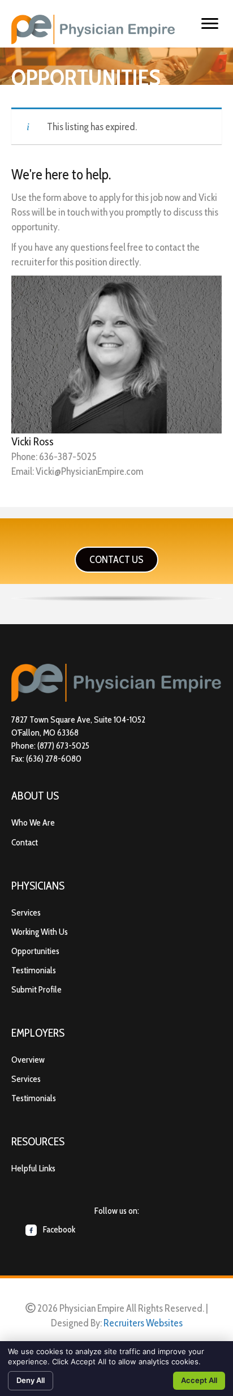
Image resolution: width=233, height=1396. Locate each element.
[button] (116, 560)
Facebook (58, 1229)
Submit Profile (36, 989)
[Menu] (210, 23)
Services (26, 912)
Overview (28, 1059)
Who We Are (33, 822)
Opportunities (35, 951)
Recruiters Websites (143, 1323)
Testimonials (33, 970)
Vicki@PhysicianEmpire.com (89, 471)
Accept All (199, 1380)
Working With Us (39, 931)
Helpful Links (33, 1168)
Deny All (30, 1380)
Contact (24, 842)
